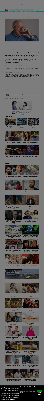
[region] (22, 393)
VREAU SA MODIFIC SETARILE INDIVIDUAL (39, 393)
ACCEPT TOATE (39, 390)
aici (3, 396)
